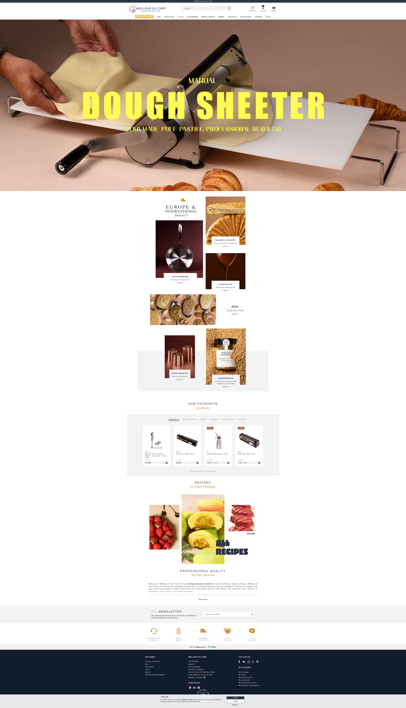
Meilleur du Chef (197, 657)
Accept (235, 697)
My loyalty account (245, 677)
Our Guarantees (194, 667)
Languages (194, 683)
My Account (245, 667)
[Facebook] (240, 661)
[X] (253, 661)
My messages (244, 672)
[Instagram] (249, 661)
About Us (191, 664)
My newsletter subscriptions (249, 685)
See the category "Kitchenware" (203, 471)
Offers (147, 669)
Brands (147, 672)
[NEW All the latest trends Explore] (183, 309)
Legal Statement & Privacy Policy (200, 675)
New (146, 664)
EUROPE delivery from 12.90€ (203, 1)
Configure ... (235, 705)
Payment (191, 669)
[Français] (190, 687)
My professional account (248, 682)
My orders (242, 675)
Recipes (268, 17)
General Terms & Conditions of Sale (201, 672)
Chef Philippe (193, 661)
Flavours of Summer (152, 661)
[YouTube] (244, 661)
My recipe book (244, 680)
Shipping (200, 669)
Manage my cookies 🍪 (196, 677)
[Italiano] (199, 687)
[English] (194, 687)
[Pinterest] (258, 661)
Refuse (236, 701)
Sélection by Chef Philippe (155, 675)
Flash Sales (149, 667)
